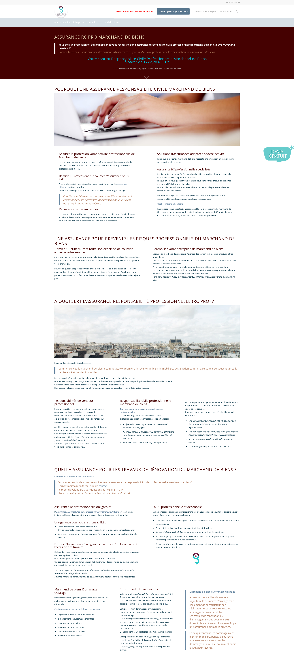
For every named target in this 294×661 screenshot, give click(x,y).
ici (165, 603)
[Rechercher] (237, 11)
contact (103, 486)
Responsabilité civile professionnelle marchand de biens (86, 22)
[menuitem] (134, 11)
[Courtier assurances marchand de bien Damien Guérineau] (61, 11)
